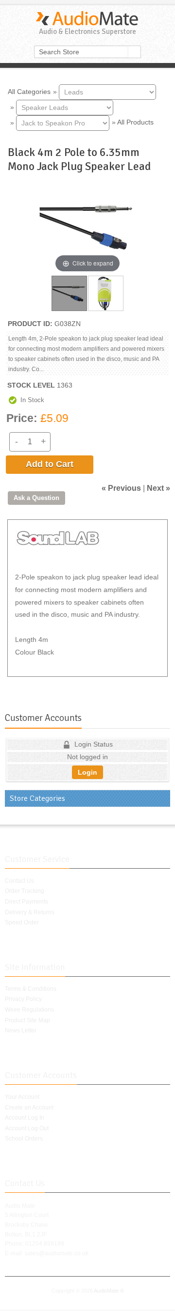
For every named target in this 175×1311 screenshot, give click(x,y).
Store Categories (37, 798)
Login (87, 772)
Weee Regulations (29, 1009)
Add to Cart (49, 464)
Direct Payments (26, 901)
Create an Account (29, 1107)
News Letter (20, 1030)
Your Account (22, 1096)
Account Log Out (27, 1128)
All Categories (29, 91)
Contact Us (19, 880)
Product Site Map (27, 1020)
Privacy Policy (23, 999)
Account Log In (24, 1117)
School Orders (24, 1138)
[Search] (134, 52)
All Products (135, 122)
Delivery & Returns (29, 912)
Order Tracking (24, 891)
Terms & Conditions (30, 988)
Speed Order (22, 922)
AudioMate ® (109, 1291)
